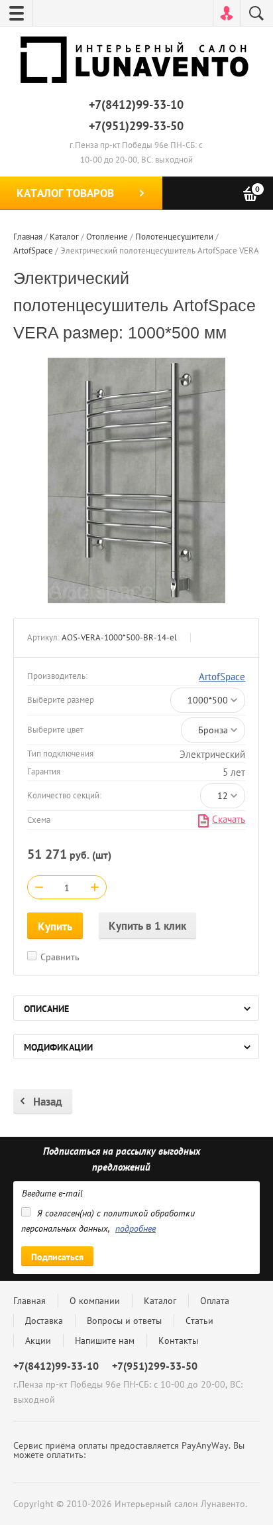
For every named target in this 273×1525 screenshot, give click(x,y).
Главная (29, 1301)
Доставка (44, 1321)
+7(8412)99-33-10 (136, 104)
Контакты (178, 1340)
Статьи (199, 1321)
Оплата (214, 1301)
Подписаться (57, 1257)
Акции (38, 1340)
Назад (47, 1101)
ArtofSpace (222, 676)
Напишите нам (105, 1340)
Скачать (228, 819)
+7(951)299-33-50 (136, 125)
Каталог (160, 1301)
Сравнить (60, 957)
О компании (95, 1301)
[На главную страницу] (136, 62)
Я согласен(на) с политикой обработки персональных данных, (108, 1220)
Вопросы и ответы (124, 1321)
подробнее (135, 1228)
